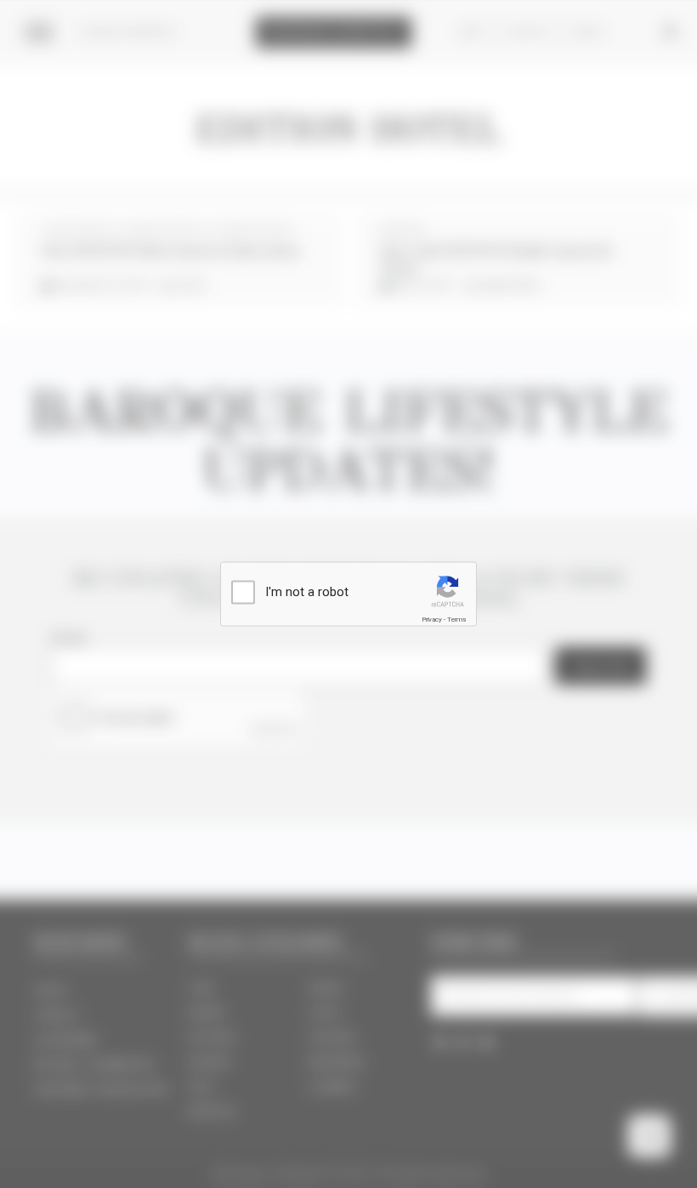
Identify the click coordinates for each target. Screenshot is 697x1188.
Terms (456, 619)
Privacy (432, 619)
